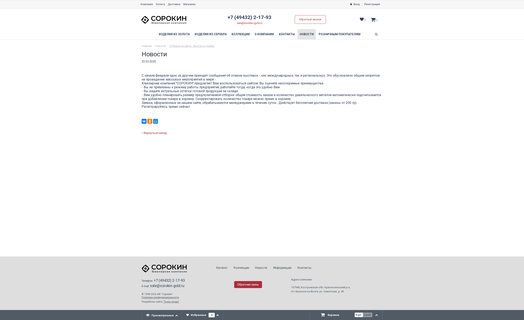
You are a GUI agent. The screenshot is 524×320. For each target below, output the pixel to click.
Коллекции (241, 34)
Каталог (222, 268)
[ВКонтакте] (144, 121)
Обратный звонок (310, 19)
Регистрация (372, 4)
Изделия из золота (174, 34)
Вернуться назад (155, 133)
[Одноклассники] (149, 121)
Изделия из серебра (211, 34)
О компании (264, 34)
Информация (282, 268)
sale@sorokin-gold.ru (249, 23)
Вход (356, 4)
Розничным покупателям (339, 34)
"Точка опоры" (171, 301)
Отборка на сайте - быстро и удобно (192, 46)
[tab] (162, 315)
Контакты (287, 34)
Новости (307, 34)
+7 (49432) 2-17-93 (249, 17)
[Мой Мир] (155, 121)
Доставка (174, 4)
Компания (147, 4)
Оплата (160, 4)
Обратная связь (248, 284)
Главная (147, 46)
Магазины (189, 4)
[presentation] (162, 315)
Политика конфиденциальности (160, 297)
